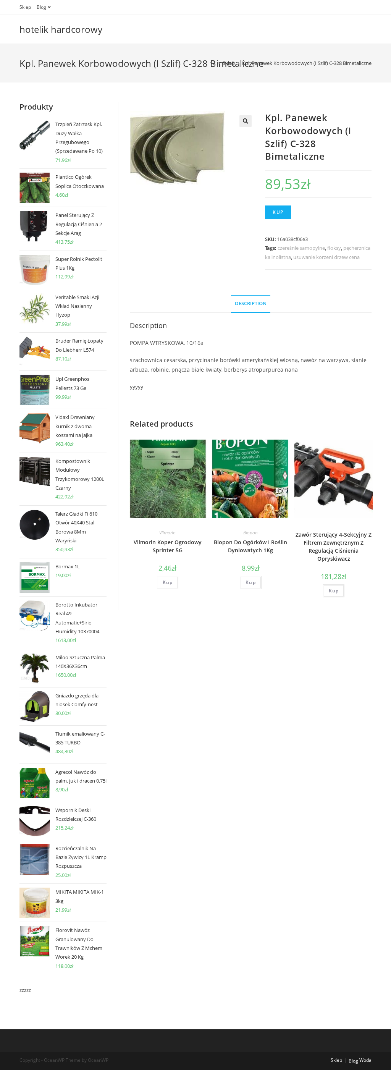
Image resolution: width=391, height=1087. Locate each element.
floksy (334, 247)
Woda (365, 1060)
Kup (278, 212)
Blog (41, 7)
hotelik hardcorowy (60, 29)
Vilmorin (167, 532)
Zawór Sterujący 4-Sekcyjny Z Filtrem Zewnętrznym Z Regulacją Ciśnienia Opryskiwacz (334, 546)
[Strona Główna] (212, 63)
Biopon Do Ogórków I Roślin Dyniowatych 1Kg (250, 546)
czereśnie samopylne (301, 247)
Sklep (25, 7)
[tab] (250, 303)
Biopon (250, 532)
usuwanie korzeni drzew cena (326, 257)
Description (251, 303)
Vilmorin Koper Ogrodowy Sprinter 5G (168, 546)
